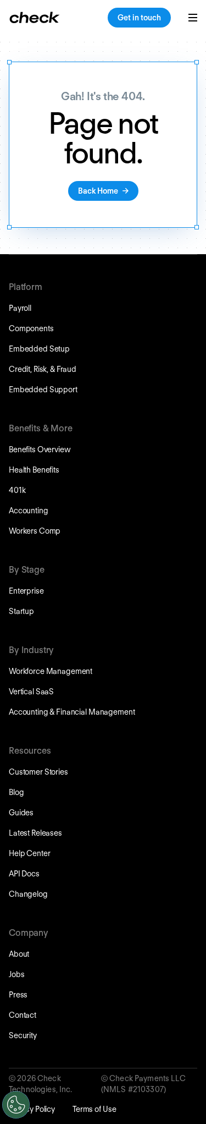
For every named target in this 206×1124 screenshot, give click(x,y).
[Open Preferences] (16, 1104)
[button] (192, 17)
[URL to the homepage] (35, 18)
